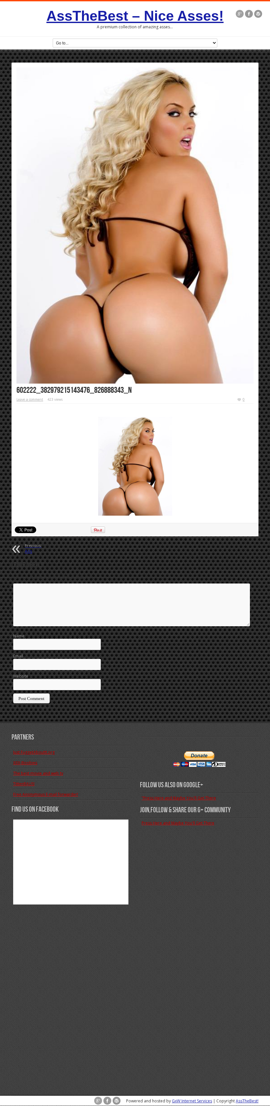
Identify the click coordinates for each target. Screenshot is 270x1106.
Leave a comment (29, 399)
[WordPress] (258, 14)
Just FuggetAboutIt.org (34, 752)
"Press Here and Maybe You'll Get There (179, 798)
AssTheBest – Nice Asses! (135, 16)
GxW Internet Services (192, 1101)
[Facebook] (249, 14)
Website (20, 676)
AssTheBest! (247, 1101)
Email (18, 656)
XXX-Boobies (25, 763)
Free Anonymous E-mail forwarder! (45, 794)
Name (18, 636)
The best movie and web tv (38, 773)
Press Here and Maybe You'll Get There (178, 823)
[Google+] (240, 14)
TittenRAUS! (24, 784)
